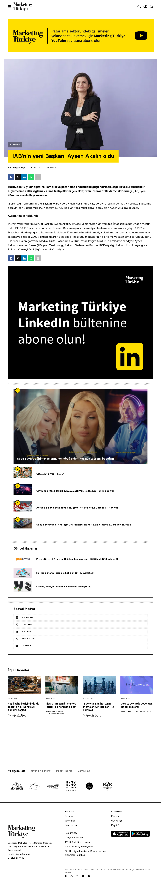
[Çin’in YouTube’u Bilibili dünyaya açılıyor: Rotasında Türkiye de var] (23, 489)
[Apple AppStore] (121, 835)
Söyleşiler (69, 820)
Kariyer (115, 816)
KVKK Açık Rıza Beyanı (77, 842)
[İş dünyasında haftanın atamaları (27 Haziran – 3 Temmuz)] (99, 685)
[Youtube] (83, 876)
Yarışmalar (16, 771)
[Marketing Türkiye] (24, 6)
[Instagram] (77, 876)
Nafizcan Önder (90, 715)
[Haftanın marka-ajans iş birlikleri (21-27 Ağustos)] (23, 573)
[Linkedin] (88, 876)
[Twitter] (71, 875)
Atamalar (88, 699)
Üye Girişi (116, 820)
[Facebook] (66, 876)
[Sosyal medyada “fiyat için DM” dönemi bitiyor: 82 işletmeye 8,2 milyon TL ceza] (23, 523)
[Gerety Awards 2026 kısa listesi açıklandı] (136, 685)
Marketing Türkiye (16, 167)
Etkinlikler (64, 771)
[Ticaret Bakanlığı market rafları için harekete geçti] (61, 685)
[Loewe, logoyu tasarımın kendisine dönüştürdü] (23, 586)
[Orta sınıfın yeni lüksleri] (23, 472)
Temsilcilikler (41, 771)
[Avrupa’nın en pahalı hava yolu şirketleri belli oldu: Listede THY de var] (23, 506)
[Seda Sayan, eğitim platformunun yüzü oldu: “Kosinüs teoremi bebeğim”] (80, 426)
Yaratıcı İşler (71, 825)
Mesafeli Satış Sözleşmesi (78, 846)
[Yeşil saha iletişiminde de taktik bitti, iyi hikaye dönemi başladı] (24, 685)
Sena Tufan (125, 712)
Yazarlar (69, 816)
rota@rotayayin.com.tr (19, 854)
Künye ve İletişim (73, 837)
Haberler (15, 145)
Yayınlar (84, 771)
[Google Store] (140, 835)
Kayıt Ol (115, 825)
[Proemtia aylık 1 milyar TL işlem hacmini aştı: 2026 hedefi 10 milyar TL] (23, 559)
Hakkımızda (71, 832)
